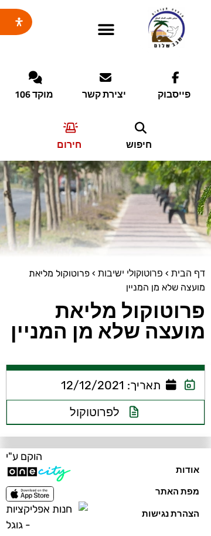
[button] (106, 30)
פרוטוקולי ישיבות (130, 273)
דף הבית (188, 273)
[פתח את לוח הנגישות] (19, 22)
